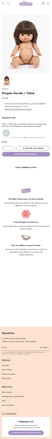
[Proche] (48, 419)
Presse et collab (8, 374)
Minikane (5, 89)
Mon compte (7, 392)
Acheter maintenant (26, 154)
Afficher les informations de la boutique (18, 109)
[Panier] (48, 3)
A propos (5, 365)
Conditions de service (8, 354)
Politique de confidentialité (33, 352)
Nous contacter (8, 405)
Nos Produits (7, 370)
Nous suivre (6, 378)
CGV (3, 401)
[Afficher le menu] (3, 3)
